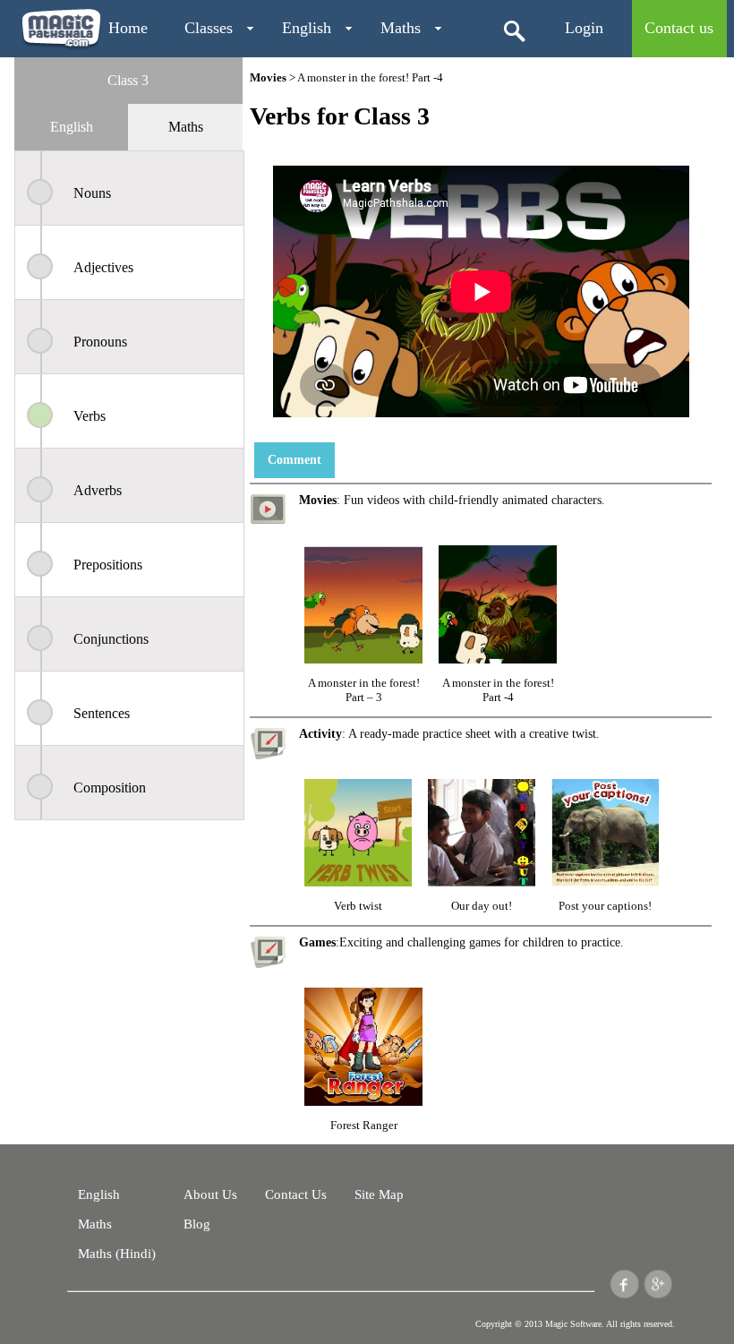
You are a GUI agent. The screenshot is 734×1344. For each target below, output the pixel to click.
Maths (400, 28)
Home (128, 28)
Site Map (379, 1194)
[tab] (71, 127)
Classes (208, 28)
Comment (294, 460)
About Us (210, 1194)
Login (584, 28)
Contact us (678, 28)
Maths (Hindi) (117, 1253)
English (306, 28)
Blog (197, 1224)
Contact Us (296, 1194)
